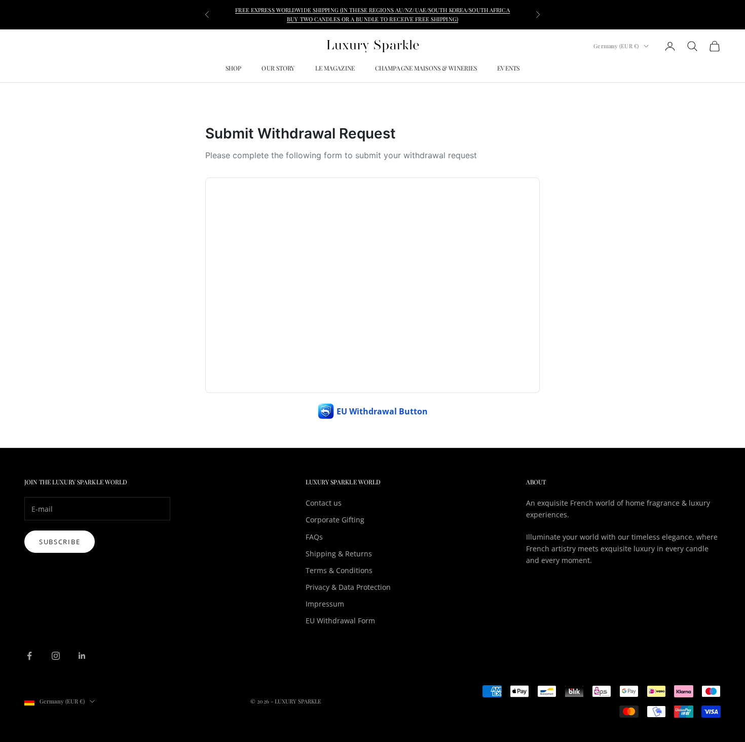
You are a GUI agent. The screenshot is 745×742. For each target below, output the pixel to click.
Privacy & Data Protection (348, 587)
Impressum (325, 604)
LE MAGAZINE (335, 68)
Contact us (324, 503)
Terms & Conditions (339, 570)
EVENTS (508, 68)
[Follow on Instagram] (56, 656)
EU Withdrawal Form (340, 620)
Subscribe (59, 541)
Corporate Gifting (335, 519)
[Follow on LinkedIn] (82, 656)
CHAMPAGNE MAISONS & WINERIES (426, 68)
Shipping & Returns (339, 553)
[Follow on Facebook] (29, 656)
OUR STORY (278, 68)
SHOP (233, 68)
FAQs (314, 537)
